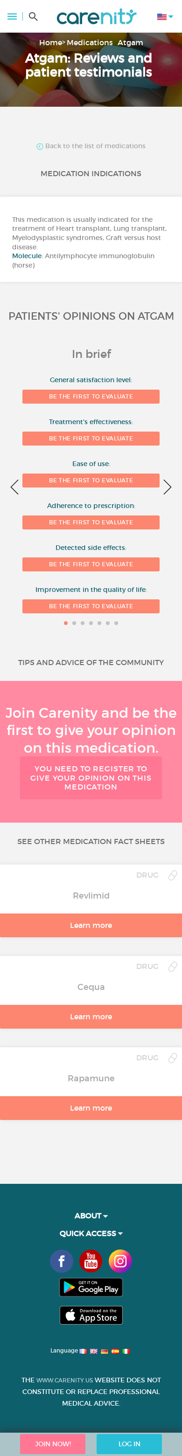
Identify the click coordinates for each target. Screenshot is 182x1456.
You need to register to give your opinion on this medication (91, 777)
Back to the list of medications (94, 146)
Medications (90, 42)
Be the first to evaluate (91, 396)
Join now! (53, 1444)
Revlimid (91, 896)
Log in (129, 1444)
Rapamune (91, 1078)
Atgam (130, 42)
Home (50, 42)
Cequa (91, 987)
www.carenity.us (64, 1380)
